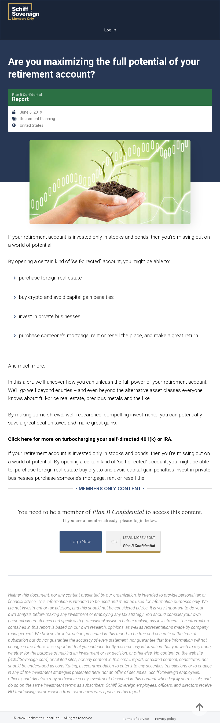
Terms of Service (136, 719)
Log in (110, 29)
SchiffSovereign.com (28, 659)
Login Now (81, 541)
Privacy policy (165, 719)
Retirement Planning (37, 118)
